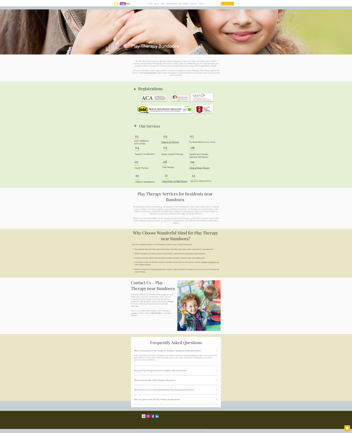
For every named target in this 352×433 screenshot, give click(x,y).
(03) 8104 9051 (156, 313)
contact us (135, 313)
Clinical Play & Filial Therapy (175, 181)
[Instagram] (148, 416)
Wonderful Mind (150, 73)
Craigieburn (212, 262)
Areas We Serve (177, 431)
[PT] (143, 416)
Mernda (204, 262)
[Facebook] (152, 416)
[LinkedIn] (157, 416)
